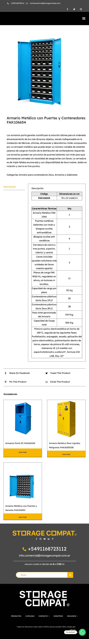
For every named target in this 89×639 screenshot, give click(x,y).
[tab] (14, 187)
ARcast (72, 630)
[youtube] (44, 539)
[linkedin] (48, 539)
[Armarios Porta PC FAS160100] (23, 419)
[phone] (8, 3)
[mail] (27, 3)
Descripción (9, 186)
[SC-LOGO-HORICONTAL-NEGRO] (23, 18)
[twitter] (74, 9)
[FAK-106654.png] (44, 69)
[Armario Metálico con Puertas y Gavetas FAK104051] (23, 482)
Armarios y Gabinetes (66, 174)
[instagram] (81, 9)
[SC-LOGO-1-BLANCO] (44, 592)
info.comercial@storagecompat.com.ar (44, 555)
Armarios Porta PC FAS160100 (20, 443)
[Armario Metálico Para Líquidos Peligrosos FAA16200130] (66, 419)
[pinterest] (53, 539)
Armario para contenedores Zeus (36, 174)
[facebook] (67, 9)
